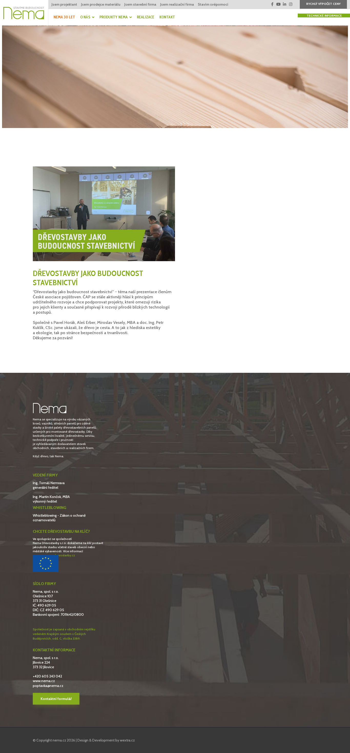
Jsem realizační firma (177, 4)
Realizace (145, 17)
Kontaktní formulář (56, 698)
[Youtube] (278, 4)
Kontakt (167, 17)
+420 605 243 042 (47, 676)
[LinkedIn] (284, 4)
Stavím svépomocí (213, 4)
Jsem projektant (64, 4)
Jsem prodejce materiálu (100, 4)
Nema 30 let (64, 17)
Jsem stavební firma (140, 4)
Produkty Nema (113, 17)
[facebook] (272, 4)
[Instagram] (290, 4)
